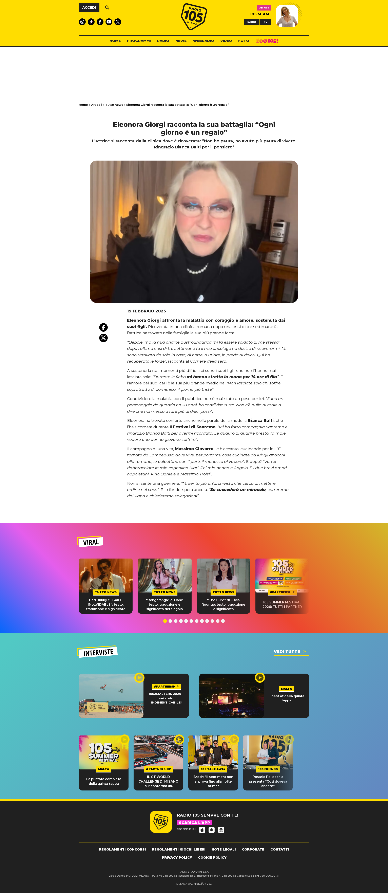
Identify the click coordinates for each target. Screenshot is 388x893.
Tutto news (114, 105)
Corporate (253, 849)
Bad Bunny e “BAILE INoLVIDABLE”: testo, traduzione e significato (105, 604)
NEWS (181, 41)
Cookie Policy (212, 857)
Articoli (96, 105)
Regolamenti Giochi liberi (179, 849)
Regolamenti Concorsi (122, 849)
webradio (203, 41)
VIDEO (226, 41)
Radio (163, 41)
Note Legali (224, 849)
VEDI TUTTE (287, 651)
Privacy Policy (177, 857)
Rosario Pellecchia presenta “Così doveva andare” (268, 781)
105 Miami (260, 14)
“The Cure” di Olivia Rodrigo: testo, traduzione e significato (223, 604)
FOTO (243, 41)
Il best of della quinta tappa (286, 698)
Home (83, 105)
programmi (139, 41)
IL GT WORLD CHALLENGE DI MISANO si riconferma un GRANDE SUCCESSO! (158, 781)
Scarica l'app (194, 823)
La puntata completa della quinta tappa (103, 781)
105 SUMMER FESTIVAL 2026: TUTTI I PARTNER (282, 604)
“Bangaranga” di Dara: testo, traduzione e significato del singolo (164, 604)
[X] (103, 338)
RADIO (251, 21)
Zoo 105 (267, 40)
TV (265, 21)
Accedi (89, 7)
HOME (115, 41)
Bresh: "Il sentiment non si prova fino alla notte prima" (213, 781)
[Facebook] (103, 327)
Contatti (279, 849)
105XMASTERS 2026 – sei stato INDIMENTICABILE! (166, 698)
